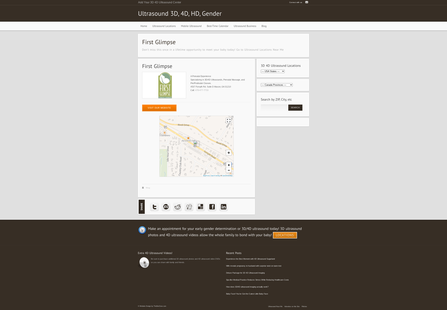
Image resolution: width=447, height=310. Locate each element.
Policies (304, 306)
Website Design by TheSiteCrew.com (153, 306)
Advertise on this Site (291, 306)
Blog (148, 188)
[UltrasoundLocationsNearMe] (264, 49)
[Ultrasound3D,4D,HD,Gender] (180, 13)
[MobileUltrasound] (191, 26)
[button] (196, 143)
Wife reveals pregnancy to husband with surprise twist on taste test (253, 266)
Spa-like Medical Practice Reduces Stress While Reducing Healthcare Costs (257, 280)
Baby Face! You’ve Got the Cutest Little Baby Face (247, 294)
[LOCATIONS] (285, 235)
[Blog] (264, 26)
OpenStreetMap (227, 175)
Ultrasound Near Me (275, 306)
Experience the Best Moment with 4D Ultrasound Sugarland (250, 259)
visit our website (159, 108)
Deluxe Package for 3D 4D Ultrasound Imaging (245, 273)
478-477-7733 (201, 90)
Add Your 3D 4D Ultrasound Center (159, 2)
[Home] (144, 26)
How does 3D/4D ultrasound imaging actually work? (247, 287)
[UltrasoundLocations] (164, 26)
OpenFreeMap (215, 175)
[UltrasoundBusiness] (245, 26)
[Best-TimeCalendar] (217, 26)
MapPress (206, 175)
